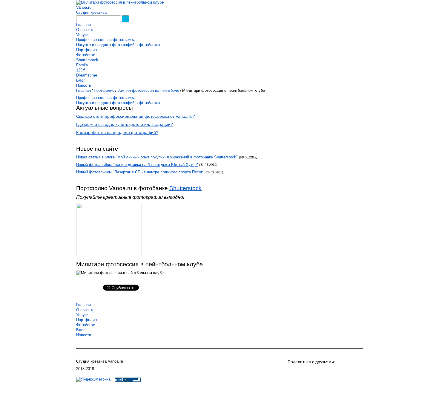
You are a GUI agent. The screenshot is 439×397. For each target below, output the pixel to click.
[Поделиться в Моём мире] (314, 371)
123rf (80, 70)
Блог (80, 80)
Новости (83, 85)
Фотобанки (85, 55)
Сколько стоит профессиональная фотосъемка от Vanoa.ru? (135, 116)
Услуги (82, 35)
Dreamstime (86, 75)
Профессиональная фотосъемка (105, 39)
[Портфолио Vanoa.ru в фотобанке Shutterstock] (110, 255)
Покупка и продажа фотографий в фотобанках (118, 44)
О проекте (85, 30)
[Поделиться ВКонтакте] (293, 371)
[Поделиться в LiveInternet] (357, 371)
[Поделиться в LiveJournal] (346, 371)
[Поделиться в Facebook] (325, 371)
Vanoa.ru (83, 7)
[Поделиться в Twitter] (336, 371)
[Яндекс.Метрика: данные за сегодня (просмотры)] (93, 379)
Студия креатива (91, 12)
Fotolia (82, 65)
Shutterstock (87, 60)
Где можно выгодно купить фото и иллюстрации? (124, 124)
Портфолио (86, 50)
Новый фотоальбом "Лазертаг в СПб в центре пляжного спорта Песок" (140, 172)
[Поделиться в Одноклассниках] (303, 371)
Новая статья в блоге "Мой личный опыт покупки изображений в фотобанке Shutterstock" (157, 157)
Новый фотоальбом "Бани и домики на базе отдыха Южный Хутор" (137, 164)
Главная (83, 24)
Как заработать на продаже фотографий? (117, 132)
